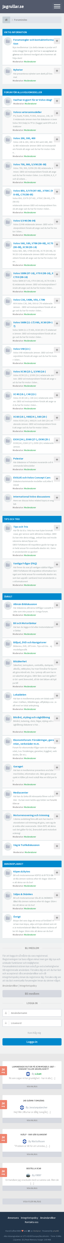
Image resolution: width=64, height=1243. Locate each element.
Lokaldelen (19, 694)
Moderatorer (30, 61)
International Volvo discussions (31, 496)
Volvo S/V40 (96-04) (24, 220)
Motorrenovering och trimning (31, 815)
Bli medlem (32, 993)
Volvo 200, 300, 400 (24, 138)
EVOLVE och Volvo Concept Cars (31, 477)
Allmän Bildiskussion (25, 604)
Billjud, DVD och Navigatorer (29, 642)
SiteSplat (37, 1230)
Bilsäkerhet (20, 661)
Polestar (18, 458)
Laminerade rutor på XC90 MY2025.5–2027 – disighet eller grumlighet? (33, 1068)
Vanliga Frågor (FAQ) (25, 563)
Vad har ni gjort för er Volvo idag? (32, 99)
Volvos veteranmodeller (27, 112)
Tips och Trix (12, 519)
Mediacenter (20, 792)
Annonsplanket (13, 863)
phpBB (56, 1230)
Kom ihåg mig (34, 1032)
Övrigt (8, 596)
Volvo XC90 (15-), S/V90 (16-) (29, 371)
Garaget (18, 766)
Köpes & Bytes (21, 871)
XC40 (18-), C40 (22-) (24, 394)
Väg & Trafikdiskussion (26, 845)
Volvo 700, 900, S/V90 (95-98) (29, 164)
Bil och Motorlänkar (24, 623)
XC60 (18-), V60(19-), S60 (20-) (30, 416)
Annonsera (13, 1217)
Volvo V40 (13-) (21, 348)
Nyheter (18, 69)
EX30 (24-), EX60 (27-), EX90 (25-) (31, 439)
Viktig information (15, 32)
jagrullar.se (13, 6)
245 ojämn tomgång (33, 1101)
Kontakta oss (31, 1222)
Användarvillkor (10, 985)
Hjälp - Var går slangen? (34, 1134)
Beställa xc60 (33, 1168)
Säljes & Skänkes (23, 894)
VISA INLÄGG (32, 1086)
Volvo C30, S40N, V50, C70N (29, 299)
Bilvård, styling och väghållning (31, 717)
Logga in (32, 1042)
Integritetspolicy (28, 985)
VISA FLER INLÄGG (32, 1201)
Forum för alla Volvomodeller (23, 92)
